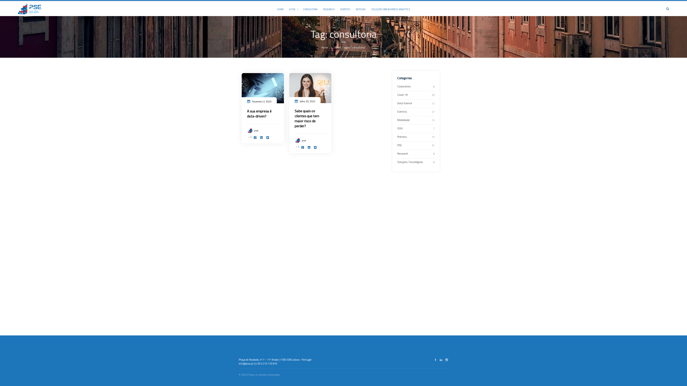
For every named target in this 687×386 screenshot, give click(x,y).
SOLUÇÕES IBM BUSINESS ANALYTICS (390, 9)
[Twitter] (267, 137)
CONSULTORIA (310, 9)
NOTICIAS (361, 9)
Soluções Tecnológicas (410, 162)
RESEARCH (329, 9)
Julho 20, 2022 (307, 101)
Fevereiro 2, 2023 (261, 101)
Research (402, 154)
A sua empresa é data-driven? (259, 113)
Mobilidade (403, 120)
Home (324, 47)
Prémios (402, 137)
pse (256, 130)
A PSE (292, 9)
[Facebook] (255, 137)
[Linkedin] (261, 137)
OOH (400, 128)
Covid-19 (402, 95)
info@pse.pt (246, 364)
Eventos (402, 112)
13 (250, 137)
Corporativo (404, 86)
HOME (280, 9)
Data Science (404, 103)
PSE (399, 145)
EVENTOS (345, 9)
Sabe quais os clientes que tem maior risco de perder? (307, 118)
